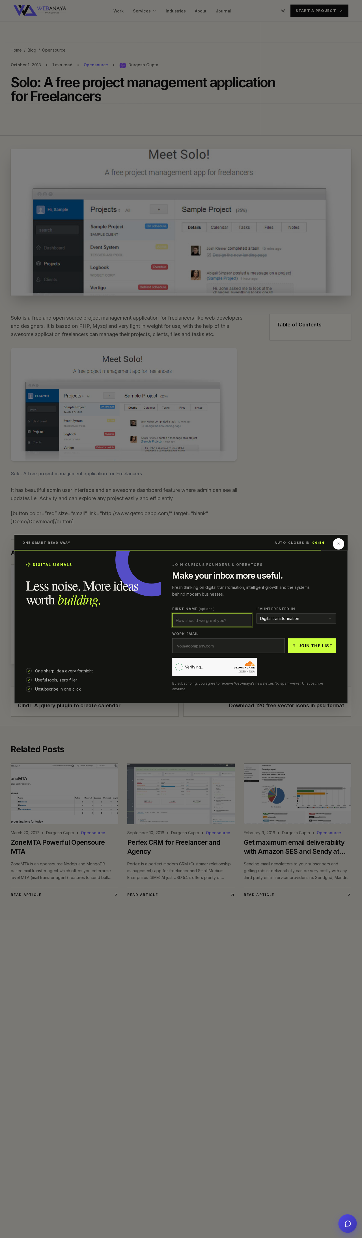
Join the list (315, 645)
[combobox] (296, 618)
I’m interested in (276, 608)
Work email (185, 633)
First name (193, 608)
